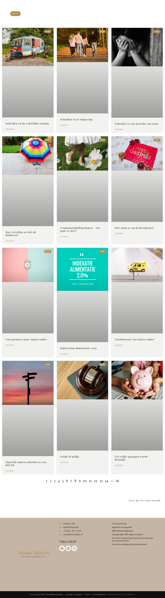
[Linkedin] (68, 548)
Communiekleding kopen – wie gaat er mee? (80, 229)
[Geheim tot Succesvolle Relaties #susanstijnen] (33, 508)
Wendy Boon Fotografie (121, 595)
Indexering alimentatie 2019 (78, 348)
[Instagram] (74, 548)
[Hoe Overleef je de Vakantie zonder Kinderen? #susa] (131, 508)
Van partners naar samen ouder (26, 339)
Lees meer (10, 129)
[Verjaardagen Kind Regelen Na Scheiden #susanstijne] (53, 508)
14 (106, 480)
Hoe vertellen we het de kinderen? (21, 233)
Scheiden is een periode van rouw (137, 123)
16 (117, 480)
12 (95, 480)
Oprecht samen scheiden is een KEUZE (26, 463)
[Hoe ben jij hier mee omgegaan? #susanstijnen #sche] (14, 508)
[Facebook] (62, 548)
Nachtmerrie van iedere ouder (134, 339)
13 (101, 480)
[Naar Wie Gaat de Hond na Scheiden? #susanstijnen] (72, 508)
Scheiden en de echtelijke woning (27, 123)
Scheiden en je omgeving (76, 119)
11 (90, 480)
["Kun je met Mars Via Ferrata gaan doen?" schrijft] (92, 508)
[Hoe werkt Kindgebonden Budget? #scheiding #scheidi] (112, 508)
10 (85, 480)
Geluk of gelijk (69, 456)
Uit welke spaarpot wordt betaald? (131, 458)
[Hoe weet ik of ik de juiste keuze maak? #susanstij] (151, 508)
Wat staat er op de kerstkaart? (134, 227)
